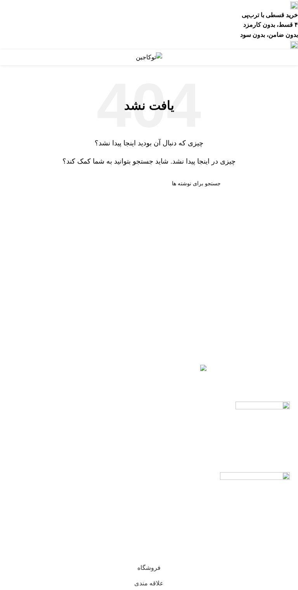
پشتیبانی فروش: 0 (52, 468)
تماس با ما (52, 503)
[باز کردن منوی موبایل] (289, 57)
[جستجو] (80, 183)
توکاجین (260, 555)
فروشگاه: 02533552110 (52, 482)
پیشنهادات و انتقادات (52, 519)
